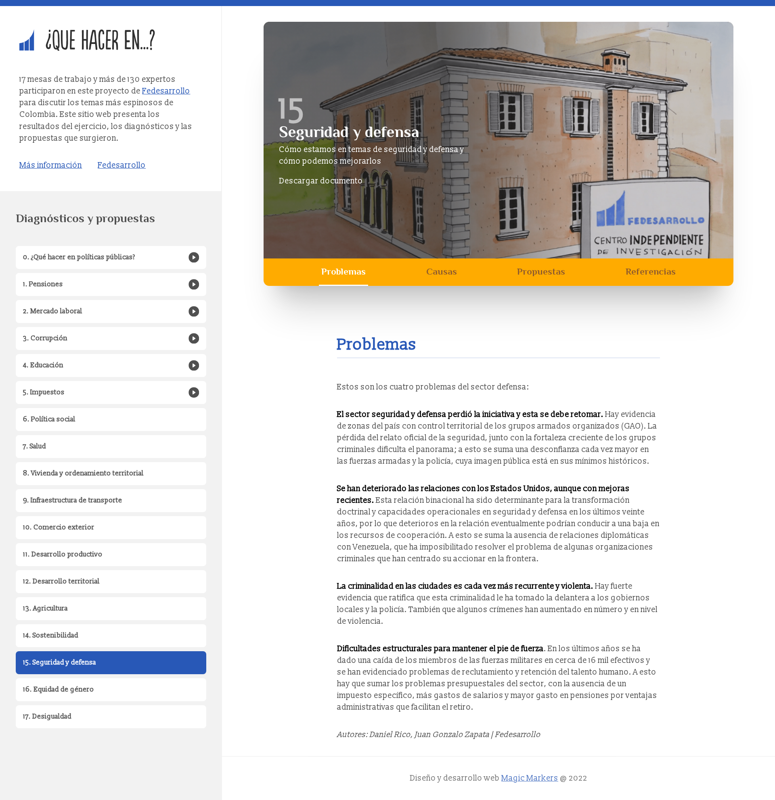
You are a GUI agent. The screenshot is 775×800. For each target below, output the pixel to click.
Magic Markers (529, 778)
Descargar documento (321, 181)
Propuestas (541, 271)
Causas (441, 271)
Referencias (651, 271)
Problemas (343, 271)
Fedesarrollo (166, 91)
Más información (50, 165)
